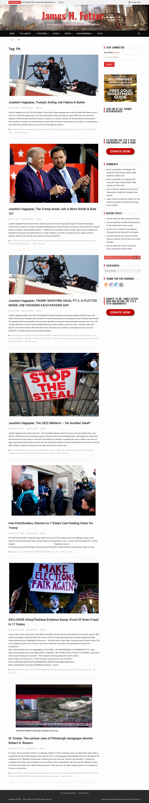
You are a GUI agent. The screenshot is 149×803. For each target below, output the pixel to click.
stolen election (89, 450)
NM (44, 552)
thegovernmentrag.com (66, 129)
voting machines (49, 453)
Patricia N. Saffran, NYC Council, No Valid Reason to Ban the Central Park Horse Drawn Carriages (123, 239)
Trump (77, 129)
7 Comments (68, 776)
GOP (34, 450)
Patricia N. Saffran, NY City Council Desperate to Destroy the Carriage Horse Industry (122, 192)
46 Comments (68, 552)
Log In (99, 34)
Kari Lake (65, 450)
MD (39, 670)
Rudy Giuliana (67, 670)
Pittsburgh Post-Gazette (89, 773)
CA (26, 670)
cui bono (13, 241)
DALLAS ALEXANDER (43, 335)
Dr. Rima (33, 241)
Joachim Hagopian (32, 129)
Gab (61, 773)
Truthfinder (41, 776)
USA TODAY (38, 453)
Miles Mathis (44, 129)
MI (41, 552)
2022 (12, 450)
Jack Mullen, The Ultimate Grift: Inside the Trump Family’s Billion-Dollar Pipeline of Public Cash (121, 173)
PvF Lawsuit (25, 34)
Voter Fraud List (83, 670)
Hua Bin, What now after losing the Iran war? (39, 2)
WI (57, 552)
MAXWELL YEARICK (32, 338)
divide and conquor (23, 241)
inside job (40, 241)
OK (49, 670)
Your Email (111, 53)
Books (56, 34)
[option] (42, 2)
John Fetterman (56, 450)
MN (44, 670)
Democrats (29, 450)
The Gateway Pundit (27, 453)
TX (73, 670)
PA (50, 129)
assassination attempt (18, 335)
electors (20, 552)
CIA (34, 335)
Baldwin (35, 773)
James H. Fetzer (73, 15)
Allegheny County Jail (18, 773)
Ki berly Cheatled (63, 241)
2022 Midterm (19, 450)
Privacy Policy (84, 793)
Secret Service (69, 338)
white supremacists (52, 776)
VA (76, 670)
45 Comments (22, 132)
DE (31, 670)
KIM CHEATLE (19, 338)
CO (29, 670)
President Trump (14, 776)
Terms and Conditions (68, 793)
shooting (55, 129)
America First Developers (131, 799)
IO (36, 670)
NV (47, 552)
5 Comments (31, 341)
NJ (46, 670)
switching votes (14, 453)
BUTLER (13, 129)
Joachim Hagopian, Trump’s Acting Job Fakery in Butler (47, 102)
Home (11, 34)
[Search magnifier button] (138, 257)
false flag (65, 335)
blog (40, 108)
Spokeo (34, 776)
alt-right (29, 773)
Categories (42, 34)
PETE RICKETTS (47, 338)
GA (25, 552)
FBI (70, 335)
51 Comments (64, 453)
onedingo (74, 773)
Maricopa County (75, 450)
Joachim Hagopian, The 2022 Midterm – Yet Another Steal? (50, 423)
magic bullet (74, 241)
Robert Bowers (26, 776)
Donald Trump (56, 335)
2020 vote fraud (16, 670)
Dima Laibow (21, 129)
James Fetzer (29, 108)
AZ (12, 552)
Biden (15, 552)
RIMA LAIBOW (58, 338)
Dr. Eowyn (56, 773)
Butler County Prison (45, 773)
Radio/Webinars (84, 34)
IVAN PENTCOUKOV (33, 552)
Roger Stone (57, 670)
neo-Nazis (67, 773)
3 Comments (40, 244)
